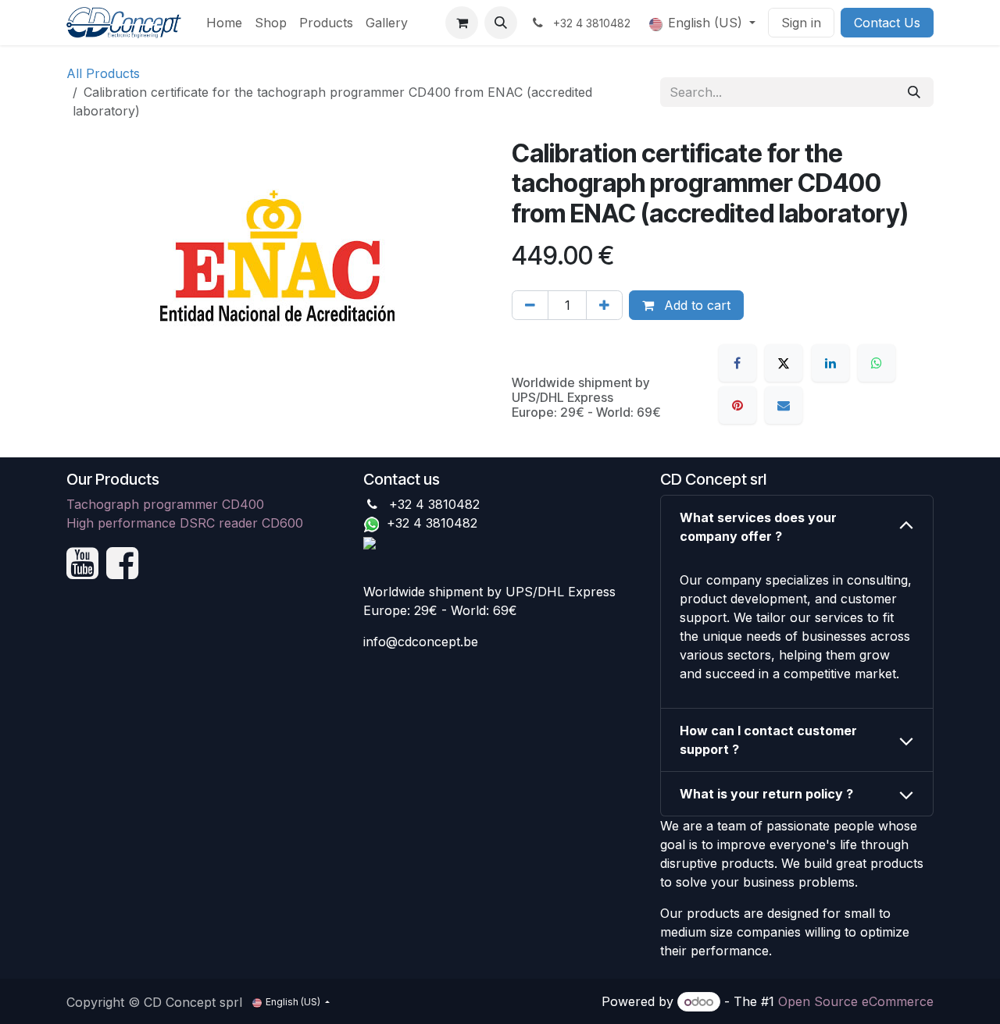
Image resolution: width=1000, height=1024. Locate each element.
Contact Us (887, 22)
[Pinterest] (737, 405)
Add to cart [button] (695, 305)
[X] (783, 363)
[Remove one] (530, 305)
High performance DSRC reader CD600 (184, 523)
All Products (103, 73)
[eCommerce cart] (461, 22)
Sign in (801, 22)
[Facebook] (737, 363)
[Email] (783, 405)
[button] (500, 22)
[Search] (914, 92)
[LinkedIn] (830, 363)
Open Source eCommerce (856, 1001)
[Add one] (604, 305)
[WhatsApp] (876, 363)
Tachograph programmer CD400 (165, 504)
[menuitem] (224, 22)
